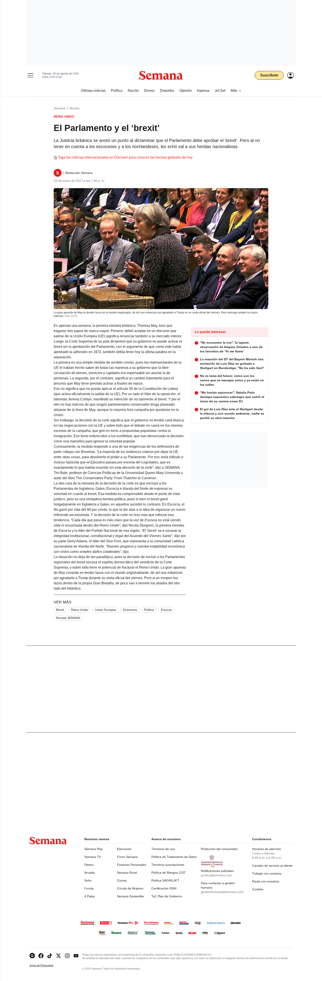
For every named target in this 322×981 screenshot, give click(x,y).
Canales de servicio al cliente (272, 865)
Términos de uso (163, 849)
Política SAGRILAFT (165, 880)
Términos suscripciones (167, 864)
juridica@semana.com (216, 875)
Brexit (60, 610)
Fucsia (89, 888)
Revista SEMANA (68, 618)
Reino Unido (79, 610)
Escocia (166, 610)
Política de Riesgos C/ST (168, 872)
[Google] (32, 955)
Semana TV (92, 857)
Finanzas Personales (131, 864)
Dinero (89, 864)
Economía (130, 610)
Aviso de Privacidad (46, 965)
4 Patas (89, 896)
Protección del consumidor (219, 849)
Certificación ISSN (163, 888)
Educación (124, 849)
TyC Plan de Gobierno (166, 896)
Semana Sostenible (130, 896)
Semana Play (93, 849)
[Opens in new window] (41, 955)
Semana (59, 108)
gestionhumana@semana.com (222, 892)
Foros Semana (127, 857)
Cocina (122, 880)
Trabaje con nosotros (266, 873)
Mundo (74, 108)
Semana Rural (127, 872)
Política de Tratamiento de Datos (174, 857)
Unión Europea (105, 610)
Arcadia (89, 872)
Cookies (257, 889)
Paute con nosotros (265, 881)
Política (149, 610)
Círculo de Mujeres (130, 888)
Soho (88, 880)
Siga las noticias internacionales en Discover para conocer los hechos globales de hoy (125, 157)
